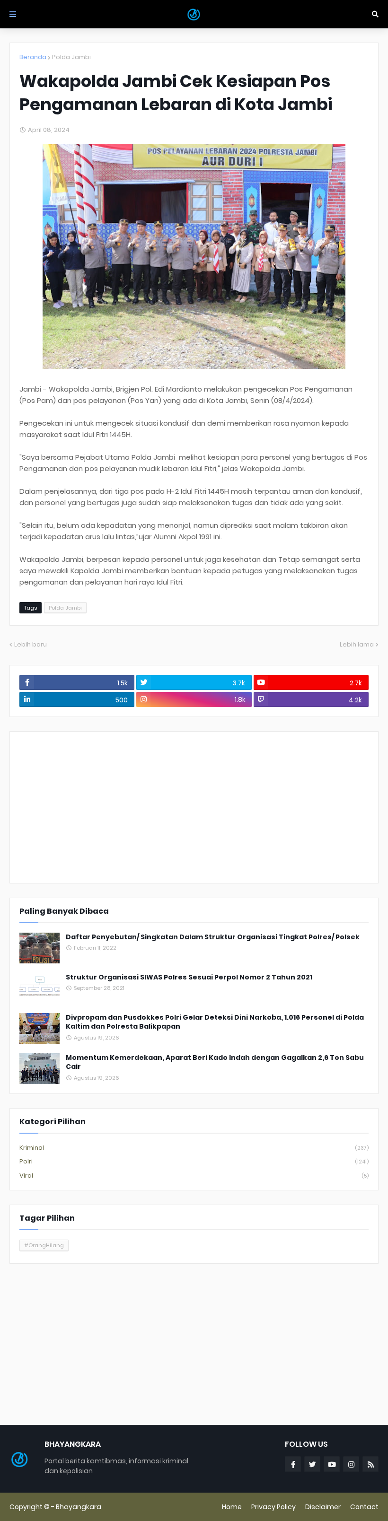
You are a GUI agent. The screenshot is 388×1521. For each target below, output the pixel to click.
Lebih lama (357, 644)
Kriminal (194, 1147)
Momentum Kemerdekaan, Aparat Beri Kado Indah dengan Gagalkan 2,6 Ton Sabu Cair (215, 1062)
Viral (194, 1175)
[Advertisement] (194, 807)
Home (232, 1507)
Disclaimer (323, 1507)
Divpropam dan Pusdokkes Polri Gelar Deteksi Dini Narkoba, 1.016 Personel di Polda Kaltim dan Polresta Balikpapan (215, 1022)
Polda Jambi (71, 56)
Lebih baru (30, 644)
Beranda (32, 56)
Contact (364, 1507)
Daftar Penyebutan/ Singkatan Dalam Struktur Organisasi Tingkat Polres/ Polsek (213, 937)
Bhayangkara (78, 1507)
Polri (194, 1161)
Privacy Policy (273, 1507)
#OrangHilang (44, 1245)
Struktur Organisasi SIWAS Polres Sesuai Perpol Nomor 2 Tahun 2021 (189, 977)
